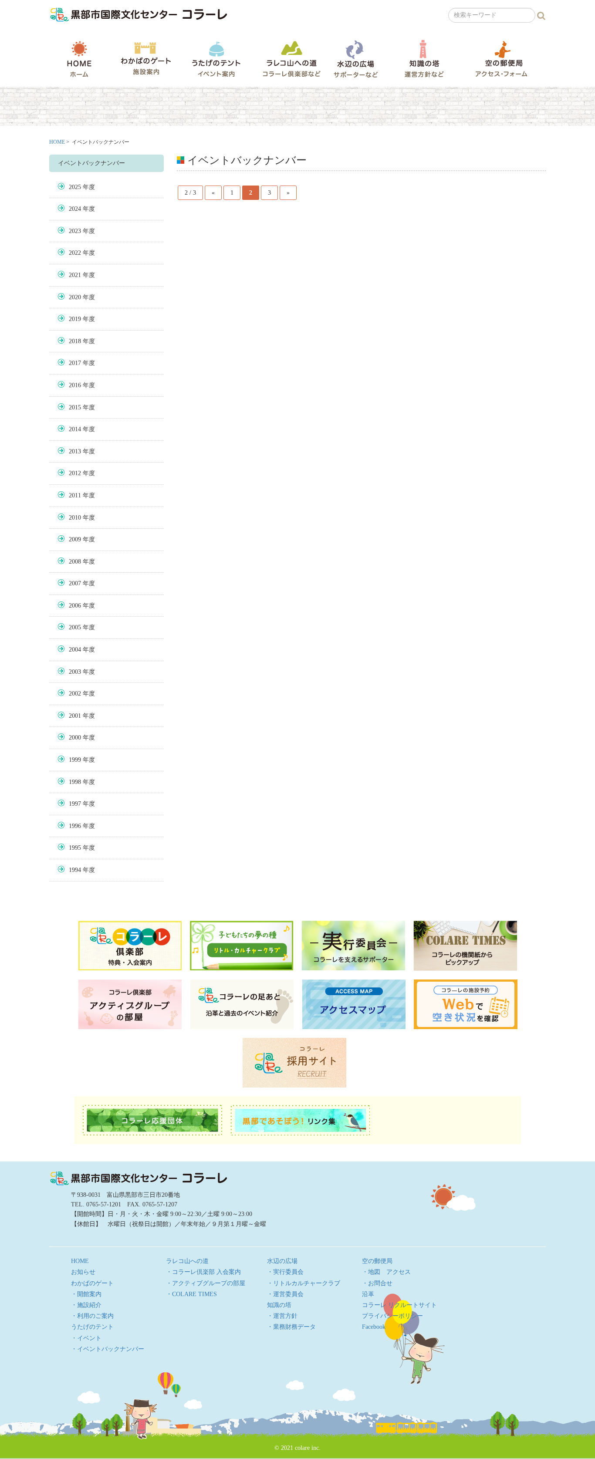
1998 (75, 782)
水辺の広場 (355, 58)
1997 (75, 803)
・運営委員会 (285, 1294)
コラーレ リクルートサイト (399, 1305)
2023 (75, 231)
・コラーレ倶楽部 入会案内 (203, 1272)
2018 (75, 341)
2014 (75, 429)
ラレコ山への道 (291, 58)
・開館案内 (86, 1294)
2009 (75, 539)
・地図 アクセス (386, 1272)
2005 (75, 627)
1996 (75, 826)
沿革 (368, 1294)
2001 (75, 716)
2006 (75, 605)
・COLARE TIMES (191, 1294)
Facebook (373, 1327)
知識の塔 (424, 58)
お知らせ (83, 1272)
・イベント (86, 1338)
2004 (75, 649)
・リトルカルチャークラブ (303, 1283)
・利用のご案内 (92, 1316)
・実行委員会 (285, 1272)
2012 (75, 473)
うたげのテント (216, 59)
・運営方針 (282, 1316)
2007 (75, 583)
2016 (75, 385)
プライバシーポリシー (392, 1316)
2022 (75, 253)
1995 (75, 847)
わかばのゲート (145, 58)
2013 (75, 451)
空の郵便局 (501, 58)
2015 (75, 407)
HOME (79, 59)
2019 (75, 319)
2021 (75, 275)
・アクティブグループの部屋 (205, 1283)
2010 (75, 517)
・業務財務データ (291, 1327)
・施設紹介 (86, 1305)
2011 (75, 495)
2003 (75, 672)
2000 (75, 737)
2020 (75, 297)
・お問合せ (377, 1283)
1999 (75, 760)
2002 (75, 693)
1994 (75, 870)
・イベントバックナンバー (107, 1349)
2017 (75, 363)
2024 (75, 209)
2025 (75, 187)
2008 (75, 561)
